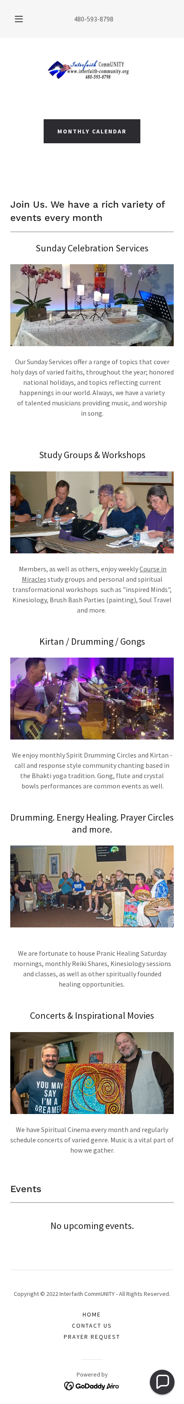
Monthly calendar (92, 131)
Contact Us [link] (92, 1325)
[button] (18, 18)
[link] (92, 71)
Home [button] (92, 1314)
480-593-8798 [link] (93, 19)
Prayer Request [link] (92, 1337)
